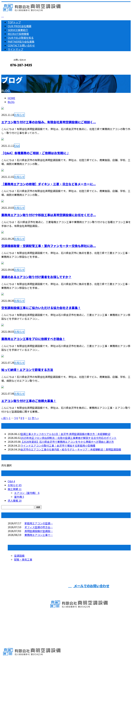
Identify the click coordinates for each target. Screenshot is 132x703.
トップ (14, 22)
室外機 (19, 497)
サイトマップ (15, 49)
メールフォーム (12, 72)
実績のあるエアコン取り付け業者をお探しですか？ (36, 277)
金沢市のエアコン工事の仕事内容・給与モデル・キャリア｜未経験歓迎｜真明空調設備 (71, 449)
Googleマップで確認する (17, 673)
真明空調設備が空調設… (38, 531)
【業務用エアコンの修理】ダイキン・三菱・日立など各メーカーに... (48, 184)
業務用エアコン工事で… (38, 535)
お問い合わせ (21, 45)
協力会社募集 (21, 41)
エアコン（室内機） (26, 493)
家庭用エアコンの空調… (38, 523)
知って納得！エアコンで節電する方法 (27, 369)
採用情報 (18, 34)
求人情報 (15, 500)
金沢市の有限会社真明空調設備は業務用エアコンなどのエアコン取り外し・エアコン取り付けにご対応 (60, 692)
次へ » (35, 418)
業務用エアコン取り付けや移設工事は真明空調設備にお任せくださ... (48, 215)
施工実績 (15, 489)
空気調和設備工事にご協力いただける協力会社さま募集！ (41, 307)
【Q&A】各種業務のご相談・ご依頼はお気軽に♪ (35, 153)
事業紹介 (18, 30)
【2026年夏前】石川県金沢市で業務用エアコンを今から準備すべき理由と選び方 (67, 442)
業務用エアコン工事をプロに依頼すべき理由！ (33, 339)
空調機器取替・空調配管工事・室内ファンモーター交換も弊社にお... (48, 246)
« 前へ (4, 418)
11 (29, 418)
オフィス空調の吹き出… (38, 527)
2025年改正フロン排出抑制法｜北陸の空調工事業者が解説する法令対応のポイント (69, 438)
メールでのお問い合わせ (91, 585)
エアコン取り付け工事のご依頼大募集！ (28, 400)
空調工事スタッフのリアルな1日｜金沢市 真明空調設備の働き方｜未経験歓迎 (65, 434)
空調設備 (19, 556)
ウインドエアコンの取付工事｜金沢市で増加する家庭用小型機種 (58, 445)
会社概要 (19, 26)
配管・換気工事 (23, 559)
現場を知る (21, 38)
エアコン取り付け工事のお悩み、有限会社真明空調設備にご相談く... (48, 122)
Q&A (16, 146)
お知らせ (19, 115)
